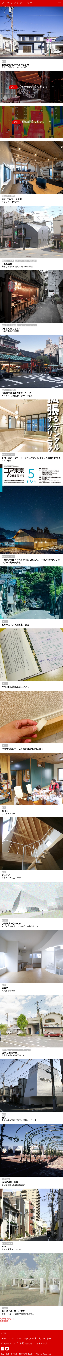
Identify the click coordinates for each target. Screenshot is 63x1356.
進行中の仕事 (45, 1338)
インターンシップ (9, 1343)
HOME (4, 1338)
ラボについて (15, 1338)
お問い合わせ (26, 1343)
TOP (4, 1333)
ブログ (56, 1338)
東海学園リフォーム (7, 1319)
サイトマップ (40, 1343)
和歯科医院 (4, 1321)
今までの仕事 (30, 1338)
